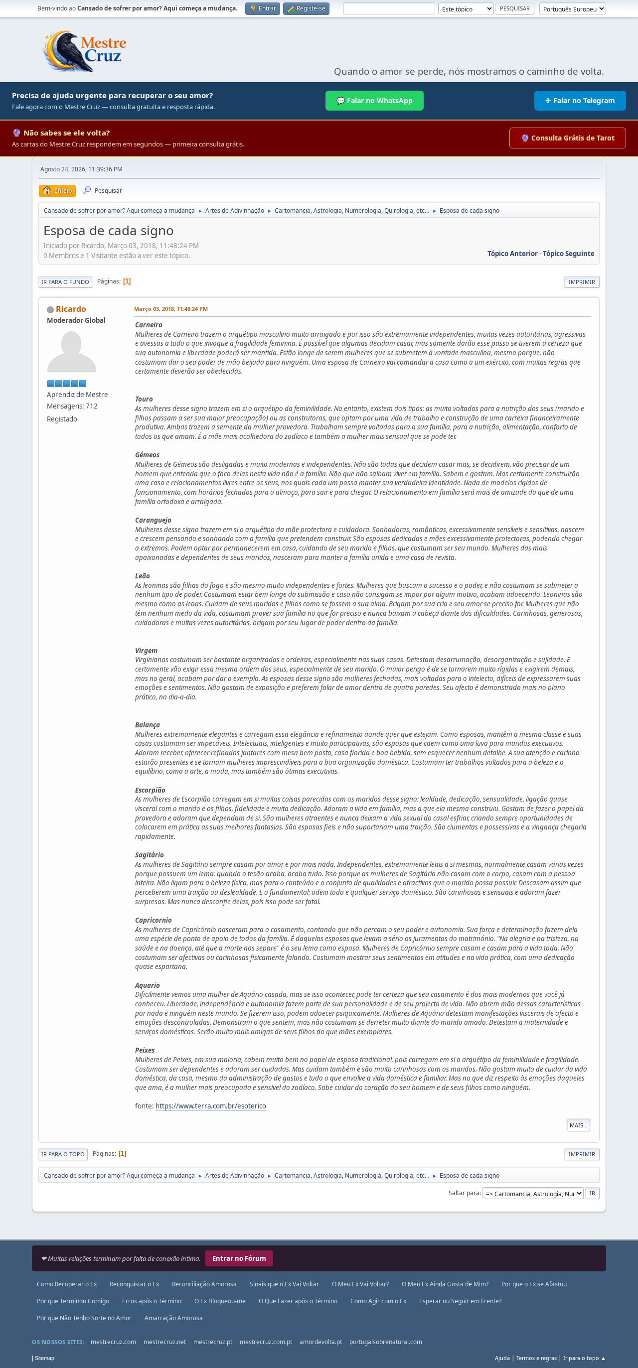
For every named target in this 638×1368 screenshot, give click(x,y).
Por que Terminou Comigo (73, 1301)
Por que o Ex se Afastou (534, 1284)
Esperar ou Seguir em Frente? (460, 1301)
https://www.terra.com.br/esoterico (211, 1105)
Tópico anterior (512, 253)
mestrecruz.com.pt (266, 1342)
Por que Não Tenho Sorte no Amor (84, 1318)
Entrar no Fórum (239, 1258)
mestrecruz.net (165, 1342)
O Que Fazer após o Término (298, 1301)
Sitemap (44, 1358)
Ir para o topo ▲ (584, 1358)
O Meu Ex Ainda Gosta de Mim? (445, 1284)
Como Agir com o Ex (378, 1301)
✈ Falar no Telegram (580, 100)
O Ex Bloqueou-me (220, 1301)
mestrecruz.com (113, 1342)
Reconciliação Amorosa (204, 1284)
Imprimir (582, 281)
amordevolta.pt (321, 1342)
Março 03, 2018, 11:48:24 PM (171, 308)
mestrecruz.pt (212, 1342)
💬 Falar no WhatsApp (374, 100)
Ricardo (71, 308)
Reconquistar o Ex (134, 1284)
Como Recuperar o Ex (67, 1284)
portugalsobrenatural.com (385, 1342)
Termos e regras (536, 1358)
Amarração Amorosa (174, 1318)
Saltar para (464, 1193)
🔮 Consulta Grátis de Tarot (568, 137)
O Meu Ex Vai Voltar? (360, 1284)
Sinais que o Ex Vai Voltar (284, 1284)
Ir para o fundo (65, 281)
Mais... (579, 1125)
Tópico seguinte (569, 253)
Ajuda (502, 1358)
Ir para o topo (63, 1154)
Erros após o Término (151, 1301)
